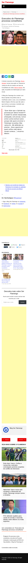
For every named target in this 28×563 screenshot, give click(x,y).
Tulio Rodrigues (5, 28)
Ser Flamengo (8, 2)
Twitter (13, 203)
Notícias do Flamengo (14, 26)
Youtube (20, 203)
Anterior (7, 439)
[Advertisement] (14, 60)
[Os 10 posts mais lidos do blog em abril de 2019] (7, 276)
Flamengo (5, 26)
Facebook (6, 203)
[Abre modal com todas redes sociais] (12, 76)
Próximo (21, 439)
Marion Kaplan (18, 87)
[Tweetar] (6, 76)
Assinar (22, 302)
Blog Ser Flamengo (7, 24)
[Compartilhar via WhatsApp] (9, 76)
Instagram (22, 201)
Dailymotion (7, 206)
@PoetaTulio (17, 198)
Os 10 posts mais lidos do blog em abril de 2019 (6, 281)
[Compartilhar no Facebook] (3, 76)
